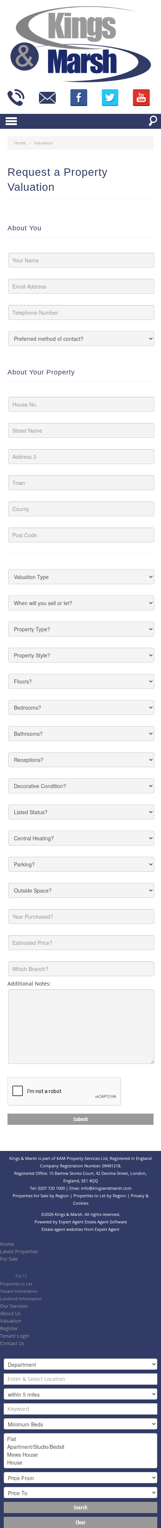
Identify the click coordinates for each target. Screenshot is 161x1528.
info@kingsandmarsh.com (106, 1188)
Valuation (10, 1321)
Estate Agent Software (106, 1221)
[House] (80, 1462)
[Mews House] (80, 1455)
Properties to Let (16, 1283)
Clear (81, 1522)
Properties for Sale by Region (41, 1195)
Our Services (14, 1306)
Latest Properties (19, 1251)
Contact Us (12, 1343)
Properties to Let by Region (99, 1195)
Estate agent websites (62, 1229)
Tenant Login (14, 1336)
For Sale (9, 1259)
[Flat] (80, 1439)
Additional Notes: (29, 983)
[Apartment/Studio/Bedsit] (80, 1447)
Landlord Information (21, 1298)
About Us (10, 1313)
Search (80, 1507)
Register (9, 1328)
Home (7, 1244)
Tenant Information (19, 1291)
